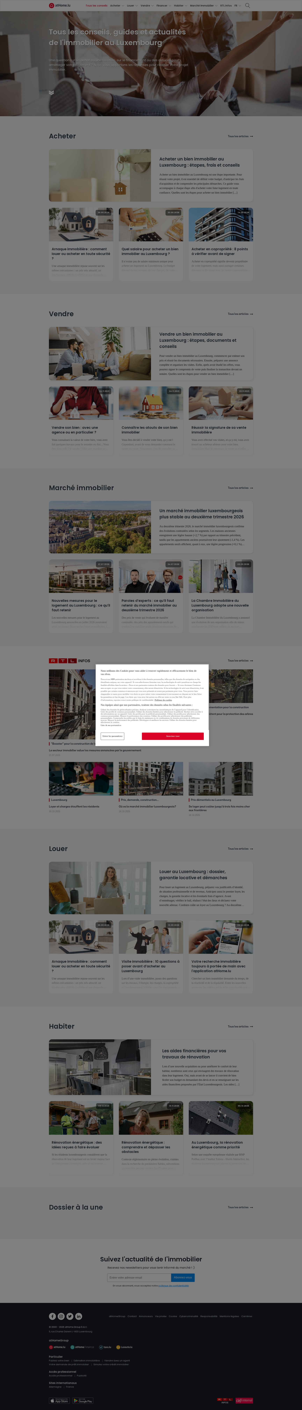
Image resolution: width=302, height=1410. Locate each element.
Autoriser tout (173, 736)
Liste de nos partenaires (111, 725)
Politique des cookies (163, 700)
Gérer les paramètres (112, 736)
